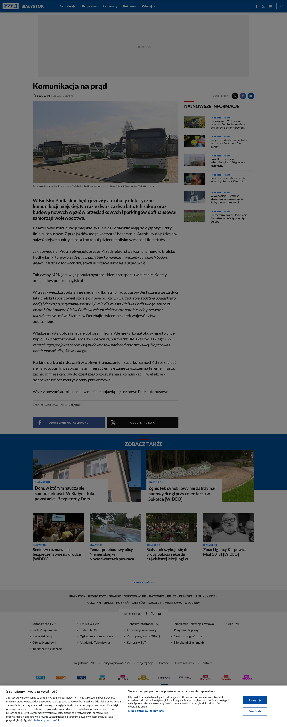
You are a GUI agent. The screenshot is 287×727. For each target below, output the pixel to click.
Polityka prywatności (46, 720)
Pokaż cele (255, 711)
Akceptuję (255, 700)
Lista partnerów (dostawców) (146, 710)
